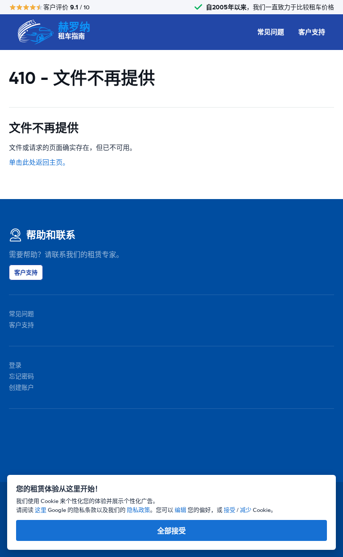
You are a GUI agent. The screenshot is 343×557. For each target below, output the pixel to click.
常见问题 (270, 32)
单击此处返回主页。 (39, 162)
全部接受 (171, 531)
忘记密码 (21, 376)
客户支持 (311, 32)
